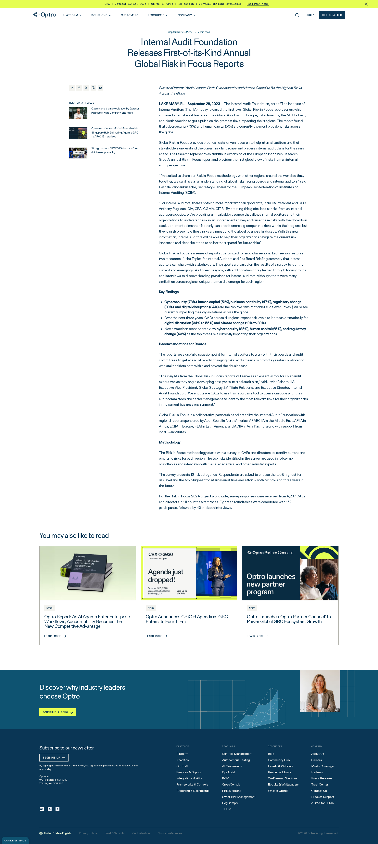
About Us (317, 754)
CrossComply (231, 784)
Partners (317, 772)
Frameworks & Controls (192, 784)
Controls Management (237, 754)
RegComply (230, 803)
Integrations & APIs (189, 778)
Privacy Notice (88, 833)
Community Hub (279, 760)
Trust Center (319, 784)
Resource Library (279, 772)
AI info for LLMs (322, 803)
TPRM (227, 809)
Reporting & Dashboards (192, 791)
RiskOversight (231, 791)
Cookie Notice (141, 833)
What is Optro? (278, 791)
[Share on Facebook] (79, 88)
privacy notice (110, 765)
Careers (316, 760)
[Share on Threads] (93, 88)
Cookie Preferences (170, 833)
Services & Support (189, 772)
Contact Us (319, 791)
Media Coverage (322, 766)
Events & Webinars (280, 766)
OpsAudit (228, 772)
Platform (182, 754)
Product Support (322, 797)
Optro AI (182, 766)
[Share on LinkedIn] (72, 88)
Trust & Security (115, 833)
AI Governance (232, 766)
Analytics (182, 760)
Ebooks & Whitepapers (283, 784)
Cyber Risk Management (239, 797)
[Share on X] (86, 88)
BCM (226, 778)
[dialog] (15, 840)
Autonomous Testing (236, 760)
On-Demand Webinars (282, 778)
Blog (271, 754)
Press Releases (322, 778)
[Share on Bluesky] (100, 88)
